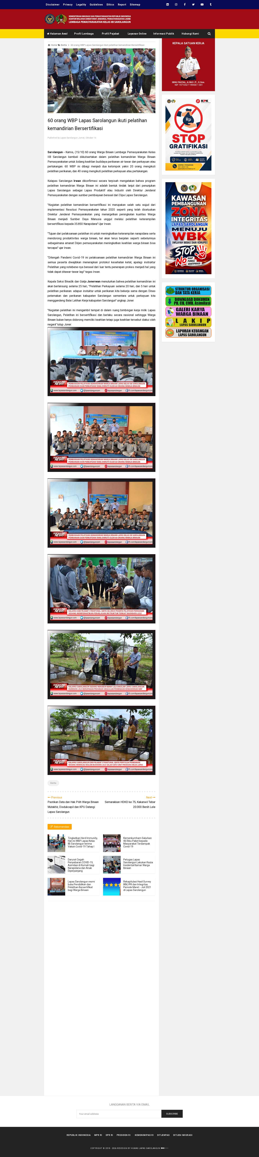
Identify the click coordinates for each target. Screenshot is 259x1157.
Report (122, 4)
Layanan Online (137, 33)
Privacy (68, 4)
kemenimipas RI (144, 1135)
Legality (81, 4)
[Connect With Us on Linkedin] (167, 4)
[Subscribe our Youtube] (202, 4)
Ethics (110, 4)
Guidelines (96, 4)
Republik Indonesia (79, 1135)
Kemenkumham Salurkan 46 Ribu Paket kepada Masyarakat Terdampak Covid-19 (137, 842)
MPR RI (98, 1135)
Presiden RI (124, 1135)
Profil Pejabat (110, 33)
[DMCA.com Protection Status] (165, 1148)
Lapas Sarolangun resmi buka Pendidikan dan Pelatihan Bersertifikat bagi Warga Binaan (81, 885)
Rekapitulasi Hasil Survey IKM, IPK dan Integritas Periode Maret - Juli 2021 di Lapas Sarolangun (137, 885)
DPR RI (109, 1135)
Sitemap (135, 4)
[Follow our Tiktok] (210, 4)
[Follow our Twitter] (193, 4)
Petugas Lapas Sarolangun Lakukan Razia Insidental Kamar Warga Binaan (138, 863)
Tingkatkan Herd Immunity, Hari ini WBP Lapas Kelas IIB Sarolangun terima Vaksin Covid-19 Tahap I (83, 842)
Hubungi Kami (190, 33)
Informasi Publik (163, 33)
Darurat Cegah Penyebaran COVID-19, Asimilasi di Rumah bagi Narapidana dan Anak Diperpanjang (81, 865)
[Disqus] (101, 956)
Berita (53, 783)
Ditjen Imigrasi (183, 1135)
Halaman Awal (59, 33)
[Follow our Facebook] (184, 4)
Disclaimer (53, 4)
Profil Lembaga (84, 33)
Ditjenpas (163, 1135)
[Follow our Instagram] (176, 4)
